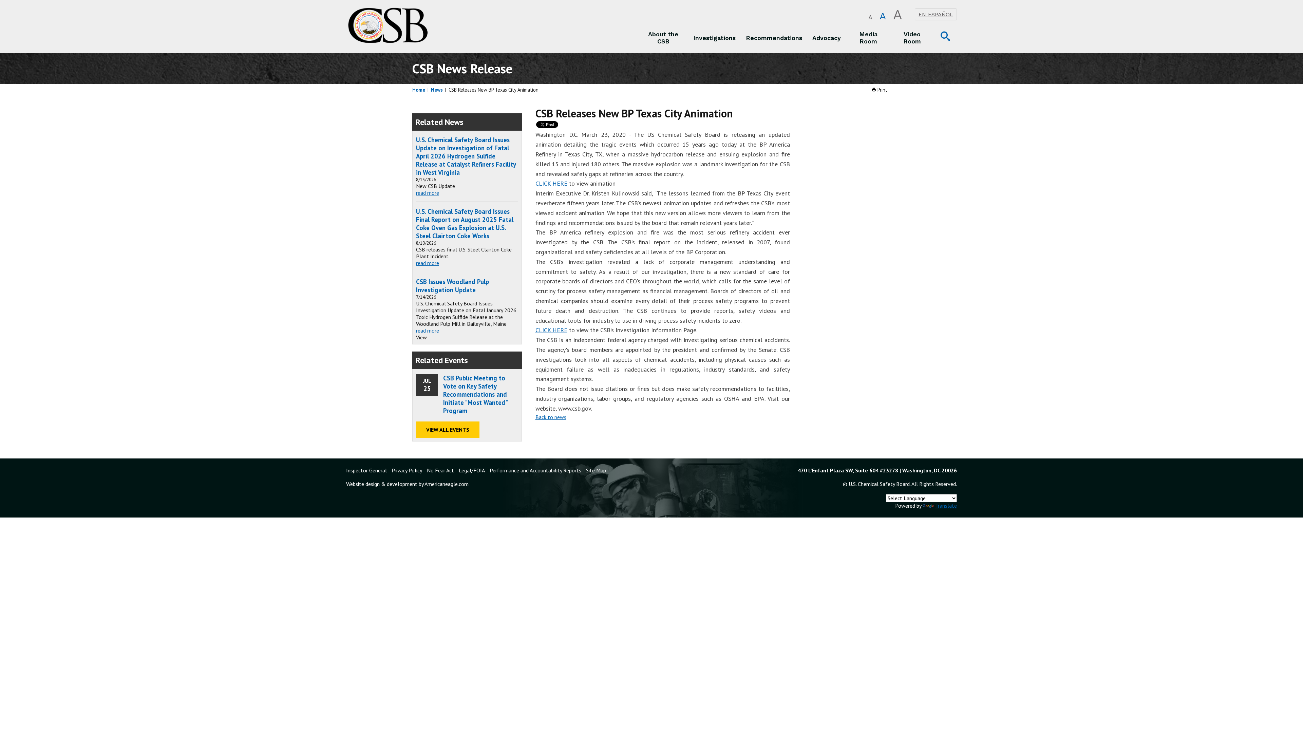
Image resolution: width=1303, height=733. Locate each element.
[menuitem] (663, 38)
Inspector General (366, 470)
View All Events (447, 429)
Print (881, 90)
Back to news (550, 417)
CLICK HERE (551, 183)
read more (427, 192)
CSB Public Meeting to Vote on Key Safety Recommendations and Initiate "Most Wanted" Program (475, 394)
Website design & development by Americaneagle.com (407, 484)
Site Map (596, 470)
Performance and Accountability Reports (535, 470)
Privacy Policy (407, 470)
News (437, 90)
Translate (946, 505)
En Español (936, 14)
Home (418, 90)
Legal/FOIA (472, 470)
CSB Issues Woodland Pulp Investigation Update (452, 286)
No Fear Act (440, 470)
